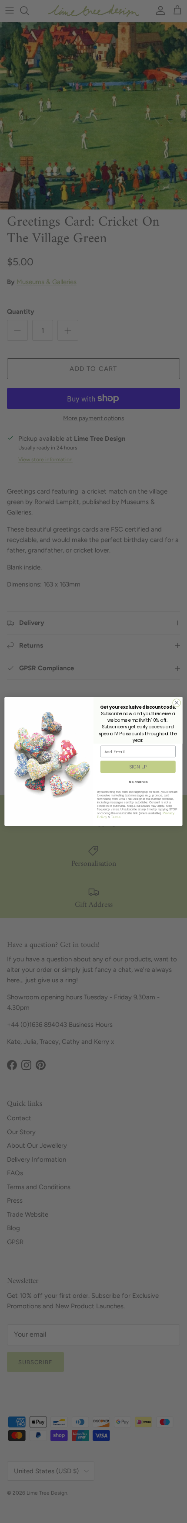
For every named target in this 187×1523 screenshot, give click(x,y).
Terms (116, 817)
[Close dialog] (176, 703)
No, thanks (138, 781)
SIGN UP (138, 767)
